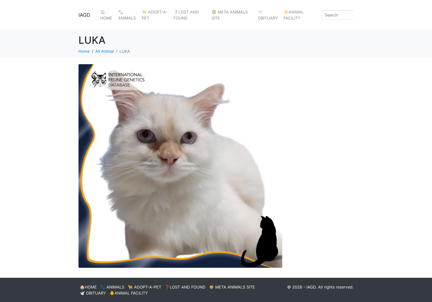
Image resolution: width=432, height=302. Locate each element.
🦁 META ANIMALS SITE (230, 14)
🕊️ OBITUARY (268, 14)
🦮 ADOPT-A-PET (155, 14)
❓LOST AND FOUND (186, 14)
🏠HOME (106, 14)
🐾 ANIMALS (127, 14)
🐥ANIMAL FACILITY (294, 14)
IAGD (84, 15)
